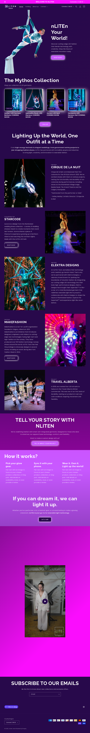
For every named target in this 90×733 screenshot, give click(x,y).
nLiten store (12, 728)
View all (45, 124)
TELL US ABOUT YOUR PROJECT (45, 443)
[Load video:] (45, 601)
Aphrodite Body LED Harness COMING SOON (34, 115)
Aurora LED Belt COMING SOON (53, 114)
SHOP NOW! (58, 57)
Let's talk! (45, 519)
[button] (44, 6)
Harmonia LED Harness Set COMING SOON (76, 115)
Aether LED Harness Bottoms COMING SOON (12, 115)
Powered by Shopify (21, 728)
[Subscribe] (59, 694)
